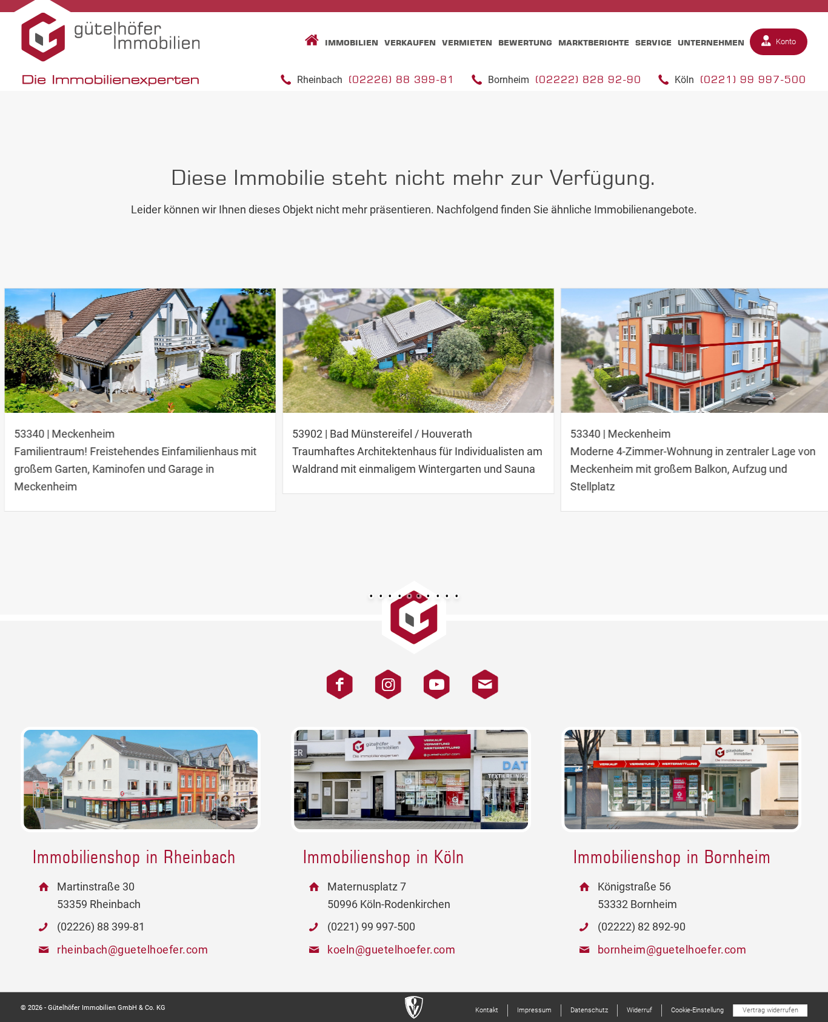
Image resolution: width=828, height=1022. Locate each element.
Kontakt (481, 678)
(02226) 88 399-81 (402, 79)
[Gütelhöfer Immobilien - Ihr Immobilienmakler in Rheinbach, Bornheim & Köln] (111, 49)
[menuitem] (309, 42)
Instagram (384, 678)
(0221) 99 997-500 (753, 79)
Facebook (335, 678)
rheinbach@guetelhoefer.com (132, 949)
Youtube (432, 678)
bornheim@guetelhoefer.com (672, 949)
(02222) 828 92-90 (588, 79)
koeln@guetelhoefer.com (391, 949)
